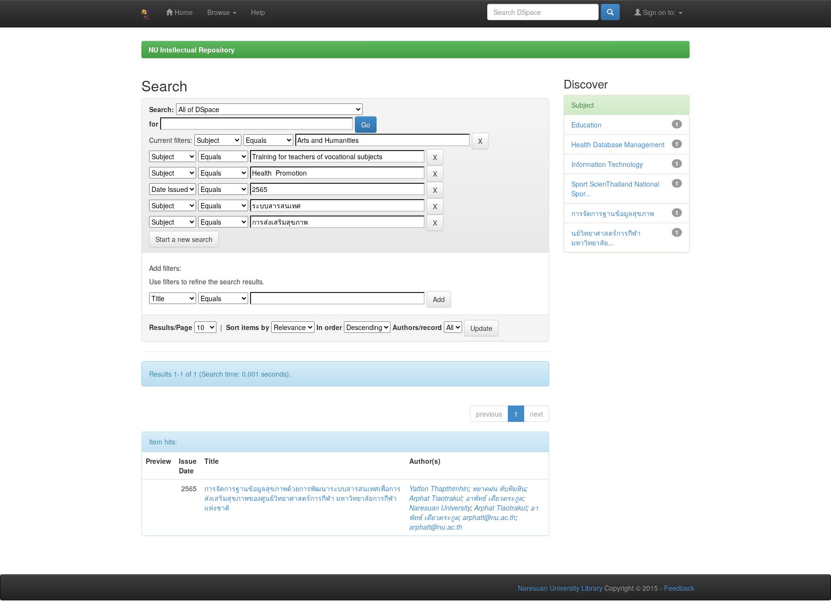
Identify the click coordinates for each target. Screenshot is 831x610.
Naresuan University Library (560, 588)
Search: (161, 109)
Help (258, 12)
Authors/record (417, 327)
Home (183, 12)
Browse (219, 12)
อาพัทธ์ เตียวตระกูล (494, 498)
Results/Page (170, 327)
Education (586, 124)
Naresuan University (439, 507)
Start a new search (184, 239)
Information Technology (607, 164)
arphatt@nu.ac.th (489, 517)
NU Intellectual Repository (192, 49)
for (153, 123)
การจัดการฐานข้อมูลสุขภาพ (612, 213)
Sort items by (247, 327)
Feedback (679, 588)
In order (329, 327)
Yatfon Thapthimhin (438, 488)
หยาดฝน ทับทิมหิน (499, 488)
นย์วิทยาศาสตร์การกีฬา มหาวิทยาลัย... (606, 237)
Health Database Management (618, 144)
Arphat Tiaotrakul (435, 498)
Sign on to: (659, 12)
